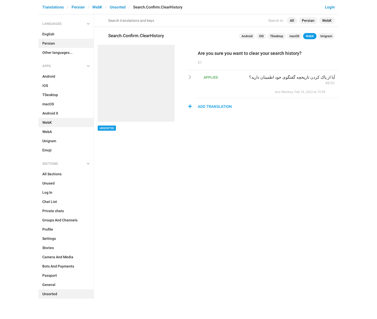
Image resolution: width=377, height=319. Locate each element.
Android (247, 36)
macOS (294, 36)
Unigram (326, 36)
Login (330, 7)
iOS (261, 36)
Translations (53, 7)
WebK (97, 7)
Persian (78, 7)
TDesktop (276, 36)
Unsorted (117, 7)
